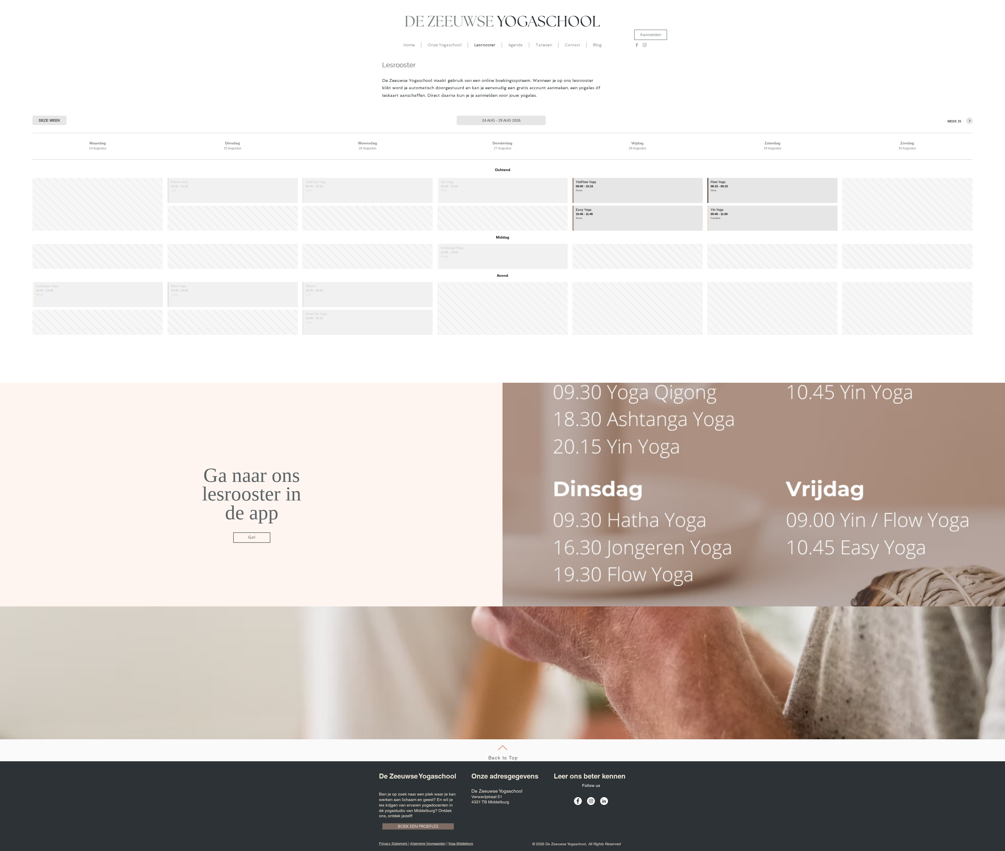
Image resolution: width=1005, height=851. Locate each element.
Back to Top (503, 757)
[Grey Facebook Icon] (636, 45)
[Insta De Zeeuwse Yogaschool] (591, 801)
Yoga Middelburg (460, 844)
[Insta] (644, 45)
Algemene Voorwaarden (427, 844)
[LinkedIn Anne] (604, 801)
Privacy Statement (393, 844)
